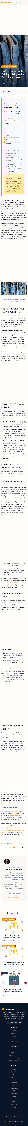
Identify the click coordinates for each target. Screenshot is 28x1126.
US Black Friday (14, 1058)
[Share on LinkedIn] (14, 847)
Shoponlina (7, 2)
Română (14, 1093)
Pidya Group (21, 1116)
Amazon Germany (14, 1050)
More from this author (13, 897)
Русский (14, 1104)
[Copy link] (22, 847)
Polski (14, 1091)
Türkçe (14, 1074)
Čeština (14, 1099)
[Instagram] (16, 1022)
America (14, 1033)
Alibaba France (13, 815)
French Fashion (14, 1060)
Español (14, 1082)
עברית (14, 1107)
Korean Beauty (15, 1052)
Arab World (15, 1041)
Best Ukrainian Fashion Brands (15, 582)
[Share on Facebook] (5, 847)
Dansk (14, 1096)
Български (15, 1101)
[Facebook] (12, 1022)
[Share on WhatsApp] (18, 847)
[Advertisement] (14, 20)
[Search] (17, 2)
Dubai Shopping (14, 1055)
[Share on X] (9, 847)
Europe (14, 1030)
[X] (8, 1022)
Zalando (23, 356)
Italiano (15, 1085)
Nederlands (14, 1088)
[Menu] (25, 2)
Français (14, 1080)
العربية (14, 1072)
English (15, 1069)
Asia (14, 1036)
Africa (14, 1038)
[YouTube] (20, 1022)
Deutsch (14, 1077)
